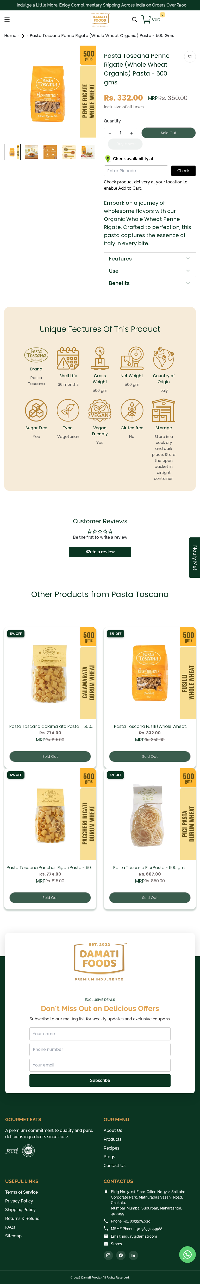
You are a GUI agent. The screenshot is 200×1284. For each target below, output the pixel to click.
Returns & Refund (22, 1218)
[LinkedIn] (133, 1255)
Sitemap (13, 1235)
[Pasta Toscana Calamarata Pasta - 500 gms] (50, 673)
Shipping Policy (20, 1209)
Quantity (112, 121)
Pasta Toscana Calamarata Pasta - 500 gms (50, 726)
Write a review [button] (100, 551)
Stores (116, 1244)
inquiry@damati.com (139, 1236)
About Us (113, 1130)
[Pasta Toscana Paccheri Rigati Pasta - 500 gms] (50, 814)
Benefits (119, 283)
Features (120, 258)
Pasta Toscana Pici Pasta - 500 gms (149, 868)
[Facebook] (121, 1255)
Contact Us (115, 1165)
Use (113, 271)
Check (183, 170)
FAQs (10, 1227)
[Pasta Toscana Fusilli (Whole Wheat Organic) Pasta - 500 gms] (150, 673)
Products (113, 1139)
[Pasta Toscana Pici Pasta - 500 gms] (150, 814)
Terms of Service (21, 1192)
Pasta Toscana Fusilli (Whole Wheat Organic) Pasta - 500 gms (150, 726)
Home (10, 36)
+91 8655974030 (137, 1221)
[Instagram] (108, 1255)
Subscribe (100, 1080)
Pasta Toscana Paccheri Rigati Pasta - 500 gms (50, 868)
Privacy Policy (19, 1201)
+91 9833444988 (148, 1229)
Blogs (109, 1156)
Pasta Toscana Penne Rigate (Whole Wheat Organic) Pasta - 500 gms (102, 36)
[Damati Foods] (100, 20)
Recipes (111, 1148)
